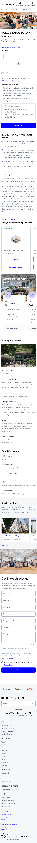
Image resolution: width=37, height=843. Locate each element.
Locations (5, 738)
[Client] (18, 689)
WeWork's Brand (6, 725)
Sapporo (4, 751)
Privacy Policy (12, 658)
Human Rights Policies (6, 817)
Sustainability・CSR (6, 814)
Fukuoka (4, 765)
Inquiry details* (8, 634)
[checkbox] (2, 662)
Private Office (5, 773)
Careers (3, 819)
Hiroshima (4, 762)
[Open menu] (2, 4)
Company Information (6, 812)
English (5, 703)
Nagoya (3, 756)
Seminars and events (9, 786)
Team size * (7, 627)
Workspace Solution (7, 800)
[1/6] (15, 28)
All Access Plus (6, 782)
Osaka (3, 748)
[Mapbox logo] (4, 73)
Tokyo (3, 742)
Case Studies (5, 797)
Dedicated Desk (6, 779)
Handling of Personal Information (9, 824)
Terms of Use (4, 822)
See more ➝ (5, 545)
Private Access (6, 776)
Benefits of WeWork (7, 728)
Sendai (3, 753)
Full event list (5, 790)
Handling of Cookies (6, 827)
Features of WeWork (7, 731)
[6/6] (21, 28)
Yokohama (4, 745)
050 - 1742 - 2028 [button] (20, 712)
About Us (5, 722)
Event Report (5, 806)
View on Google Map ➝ (8, 81)
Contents (5, 794)
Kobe (3, 759)
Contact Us (4, 829)
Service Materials (7, 734)
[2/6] (16, 28)
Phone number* (8, 614)
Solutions (5, 769)
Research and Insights (8, 803)
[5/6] (20, 28)
